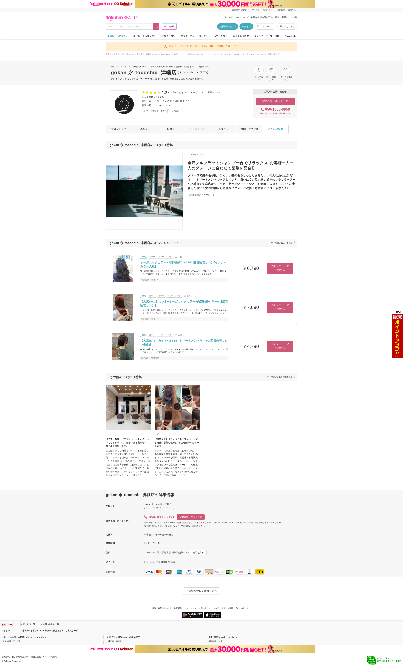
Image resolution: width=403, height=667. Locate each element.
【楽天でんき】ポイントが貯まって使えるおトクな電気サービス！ (51, 630)
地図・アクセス (249, 129)
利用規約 (178, 608)
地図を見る (198, 552)
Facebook (240, 608)
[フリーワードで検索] (156, 26)
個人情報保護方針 (20, 657)
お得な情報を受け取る (262, 17)
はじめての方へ (231, 17)
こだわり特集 (186, 54)
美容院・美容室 (112, 54)
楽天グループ (268, 10)
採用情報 (53, 657)
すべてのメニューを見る (282, 243)
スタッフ (223, 129)
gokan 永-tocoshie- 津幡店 (166, 54)
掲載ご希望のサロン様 (286, 17)
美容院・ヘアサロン (117, 36)
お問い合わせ (204, 608)
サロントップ (118, 129)
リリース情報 (227, 608)
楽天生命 (281, 10)
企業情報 (6, 657)
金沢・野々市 (137, 54)
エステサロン (168, 36)
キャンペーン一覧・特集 (266, 36)
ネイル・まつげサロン (144, 36)
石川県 (125, 54)
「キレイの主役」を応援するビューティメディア (24, 637)
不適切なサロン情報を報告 (201, 590)
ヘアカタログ (220, 36)
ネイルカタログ (241, 36)
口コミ (171, 129)
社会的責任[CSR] (39, 657)
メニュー (145, 129)
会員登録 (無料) (228, 26)
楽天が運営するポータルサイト (223, 637)
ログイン (246, 26)
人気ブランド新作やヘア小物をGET (123, 637)
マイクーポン (267, 26)
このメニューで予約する (280, 268)
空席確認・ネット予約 (275, 101)
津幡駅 (148, 54)
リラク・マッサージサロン (194, 36)
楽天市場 (292, 10)
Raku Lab (290, 36)
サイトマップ (190, 608)
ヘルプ (245, 17)
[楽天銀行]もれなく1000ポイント (246, 10)
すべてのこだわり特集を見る (280, 377)
